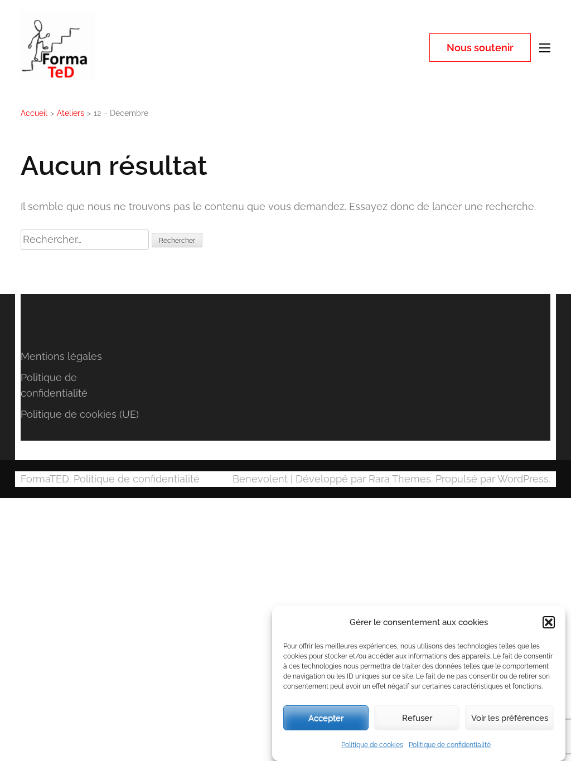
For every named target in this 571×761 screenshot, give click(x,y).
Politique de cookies (372, 745)
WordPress (523, 479)
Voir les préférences (509, 718)
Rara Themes (400, 479)
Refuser (417, 718)
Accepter (325, 718)
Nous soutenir (480, 47)
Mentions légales (61, 356)
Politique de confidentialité (450, 745)
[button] (548, 622)
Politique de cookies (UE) (80, 414)
